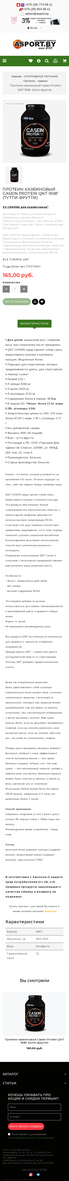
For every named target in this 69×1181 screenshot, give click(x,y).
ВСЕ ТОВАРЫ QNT (16, 259)
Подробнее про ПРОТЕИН (22, 266)
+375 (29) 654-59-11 (36, 9)
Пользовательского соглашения (31, 1137)
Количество (11, 282)
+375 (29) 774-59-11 (39, 4)
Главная (16, 76)
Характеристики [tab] (34, 323)
